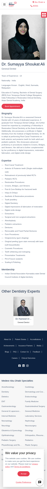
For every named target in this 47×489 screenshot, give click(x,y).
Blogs (7, 352)
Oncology (29, 430)
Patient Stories (20, 339)
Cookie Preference (23, 482)
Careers (15, 358)
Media (39, 346)
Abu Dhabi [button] (39, 2)
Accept (23, 474)
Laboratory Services (33, 416)
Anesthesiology (8, 387)
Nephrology (30, 421)
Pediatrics (29, 440)
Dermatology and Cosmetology (35, 392)
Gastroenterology (9, 406)
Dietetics (5, 397)
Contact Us (24, 352)
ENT (3, 401)
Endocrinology (31, 397)
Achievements (9, 346)
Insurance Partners (25, 346)
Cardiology (29, 387)
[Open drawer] (44, 15)
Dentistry (5, 392)
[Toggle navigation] (4, 4)
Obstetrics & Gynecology (12, 430)
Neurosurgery (30, 426)
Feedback (36, 352)
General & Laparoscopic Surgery (12, 411)
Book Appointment (12, 106)
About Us (7, 339)
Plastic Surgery (31, 445)
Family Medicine (32, 401)
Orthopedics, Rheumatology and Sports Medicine (35, 435)
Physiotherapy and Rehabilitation (12, 445)
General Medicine (32, 411)
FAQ (14, 352)
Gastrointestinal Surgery (35, 406)
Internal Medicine (9, 416)
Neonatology (7, 421)
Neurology (6, 426)
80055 (35, 6)
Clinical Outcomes (28, 358)
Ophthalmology (8, 435)
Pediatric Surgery (9, 440)
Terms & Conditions (22, 467)
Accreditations (35, 339)
